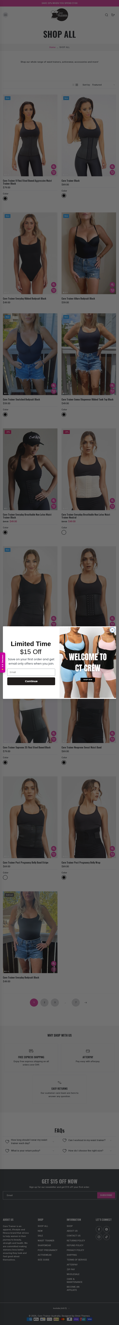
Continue (31, 681)
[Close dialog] (112, 630)
